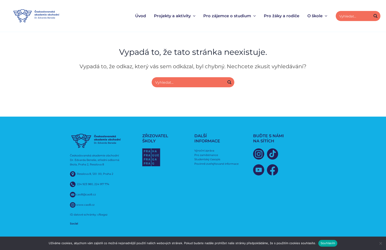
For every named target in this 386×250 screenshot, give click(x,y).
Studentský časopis (207, 159)
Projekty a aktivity (172, 15)
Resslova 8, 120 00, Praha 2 (95, 173)
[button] (193, 16)
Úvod (140, 15)
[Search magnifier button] (375, 16)
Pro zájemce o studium (227, 15)
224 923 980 (85, 184)
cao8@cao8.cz (86, 194)
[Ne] (380, 243)
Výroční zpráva (204, 150)
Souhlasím (328, 243)
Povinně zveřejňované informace (216, 163)
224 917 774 (101, 184)
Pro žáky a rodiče (281, 15)
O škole (315, 15)
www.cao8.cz (85, 204)
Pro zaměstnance (206, 155)
